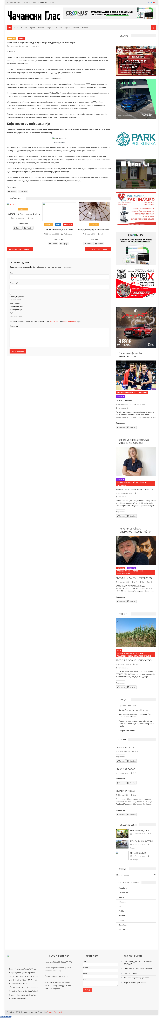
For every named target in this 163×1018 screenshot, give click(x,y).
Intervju (120, 568)
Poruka (85, 980)
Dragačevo (123, 888)
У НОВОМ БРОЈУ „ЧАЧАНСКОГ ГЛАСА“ (99, 249)
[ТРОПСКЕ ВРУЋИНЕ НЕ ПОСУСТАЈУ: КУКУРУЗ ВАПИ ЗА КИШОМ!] (136, 632)
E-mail (85, 967)
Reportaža (122, 925)
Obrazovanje (123, 929)
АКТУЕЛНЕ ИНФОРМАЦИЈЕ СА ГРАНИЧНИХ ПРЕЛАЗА (64, 229)
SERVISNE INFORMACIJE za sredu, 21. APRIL (24, 214)
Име (12, 272)
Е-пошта (14, 283)
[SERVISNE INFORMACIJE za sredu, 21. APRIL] (23, 204)
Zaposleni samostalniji (127, 705)
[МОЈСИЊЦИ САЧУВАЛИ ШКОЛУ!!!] (122, 844)
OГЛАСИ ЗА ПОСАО (125, 769)
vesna (132, 848)
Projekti (76, 27)
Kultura (41, 27)
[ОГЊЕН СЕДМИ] (122, 855)
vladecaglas (68, 234)
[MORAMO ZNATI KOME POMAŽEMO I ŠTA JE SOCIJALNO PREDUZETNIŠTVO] (136, 461)
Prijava (52, 2)
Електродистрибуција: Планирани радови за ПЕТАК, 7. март (101, 229)
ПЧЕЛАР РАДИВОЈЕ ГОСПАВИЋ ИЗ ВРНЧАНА (138, 962)
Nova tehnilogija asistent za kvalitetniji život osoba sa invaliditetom (135, 715)
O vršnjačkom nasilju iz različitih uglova (133, 710)
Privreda (122, 915)
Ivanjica (121, 897)
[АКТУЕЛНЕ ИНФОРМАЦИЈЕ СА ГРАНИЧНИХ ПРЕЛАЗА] (59, 211)
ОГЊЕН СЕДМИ (138, 852)
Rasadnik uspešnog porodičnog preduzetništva (135, 530)
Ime (84, 961)
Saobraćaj (68, 224)
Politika (121, 911)
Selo (119, 650)
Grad (16, 27)
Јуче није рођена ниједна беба (136, 978)
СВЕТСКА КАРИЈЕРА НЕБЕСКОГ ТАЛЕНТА (137, 578)
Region (50, 27)
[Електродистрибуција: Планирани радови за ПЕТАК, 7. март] (94, 211)
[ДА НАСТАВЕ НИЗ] (136, 375)
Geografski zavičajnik (127, 730)
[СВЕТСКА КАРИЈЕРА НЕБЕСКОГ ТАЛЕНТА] (136, 550)
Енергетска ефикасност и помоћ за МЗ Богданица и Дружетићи (21, 249)
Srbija (21, 38)
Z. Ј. (138, 493)
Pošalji (87, 990)
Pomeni (85, 27)
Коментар (14, 326)
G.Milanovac (123, 892)
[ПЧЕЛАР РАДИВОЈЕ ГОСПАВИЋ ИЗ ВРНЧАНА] (122, 833)
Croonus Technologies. (55, 1012)
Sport (32, 27)
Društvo (24, 27)
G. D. (23, 46)
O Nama (34, 2)
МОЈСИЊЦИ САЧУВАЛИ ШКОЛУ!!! (138, 968)
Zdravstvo (122, 902)
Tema (85, 973)
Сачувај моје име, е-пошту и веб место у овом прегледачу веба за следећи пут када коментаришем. (17, 306)
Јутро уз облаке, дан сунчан (135, 982)
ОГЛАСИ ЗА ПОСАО (125, 747)
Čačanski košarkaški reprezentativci (130, 355)
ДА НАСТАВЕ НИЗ (125, 400)
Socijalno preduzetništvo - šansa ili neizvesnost (134, 441)
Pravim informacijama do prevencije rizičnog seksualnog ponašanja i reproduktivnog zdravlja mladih (137, 723)
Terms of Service (69, 321)
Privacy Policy (54, 321)
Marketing (43, 2)
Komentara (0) (34, 46)
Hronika (59, 27)
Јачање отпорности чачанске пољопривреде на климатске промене (134, 654)
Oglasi (67, 27)
